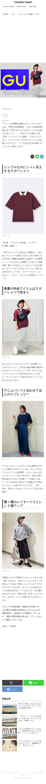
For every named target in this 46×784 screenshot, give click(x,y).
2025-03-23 (7, 109)
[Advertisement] (23, 39)
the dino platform (25, 778)
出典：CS (42, 96)
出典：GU (6, 236)
